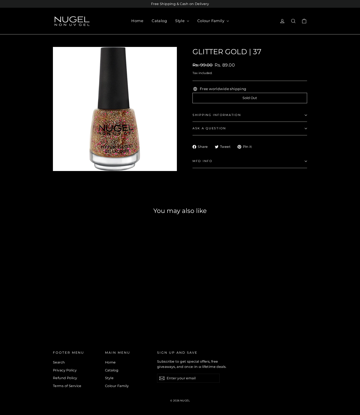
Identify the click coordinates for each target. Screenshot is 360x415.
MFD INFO (202, 161)
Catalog (159, 21)
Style (180, 21)
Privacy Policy (65, 370)
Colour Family (211, 21)
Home (137, 21)
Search (59, 362)
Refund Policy (65, 378)
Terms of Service (67, 386)
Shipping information (216, 115)
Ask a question (209, 128)
